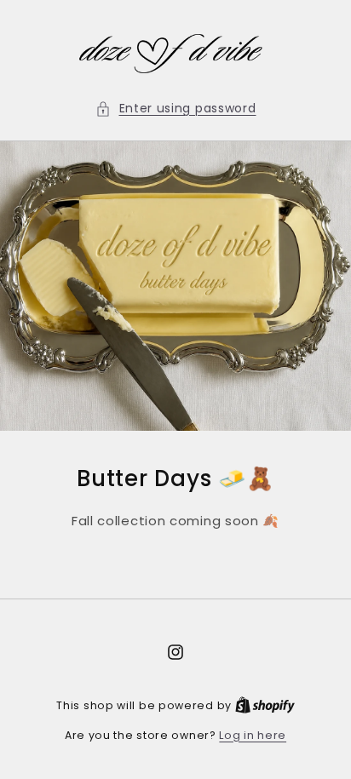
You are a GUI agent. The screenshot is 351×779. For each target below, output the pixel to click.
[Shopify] (265, 705)
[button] (175, 108)
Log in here (252, 735)
